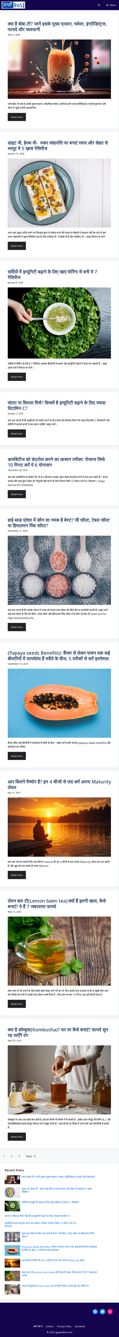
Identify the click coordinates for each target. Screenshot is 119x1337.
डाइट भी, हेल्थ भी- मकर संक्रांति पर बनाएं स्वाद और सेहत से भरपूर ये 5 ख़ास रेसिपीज (58, 145)
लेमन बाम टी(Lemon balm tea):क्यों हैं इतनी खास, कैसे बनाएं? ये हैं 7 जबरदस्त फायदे (57, 904)
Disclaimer (80, 1326)
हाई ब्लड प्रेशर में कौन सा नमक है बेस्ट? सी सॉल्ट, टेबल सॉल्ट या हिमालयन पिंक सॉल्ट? (59, 523)
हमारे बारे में (37, 1326)
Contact (50, 1326)
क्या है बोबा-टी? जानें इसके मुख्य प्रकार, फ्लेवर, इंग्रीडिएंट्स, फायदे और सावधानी (57, 27)
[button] (99, 5)
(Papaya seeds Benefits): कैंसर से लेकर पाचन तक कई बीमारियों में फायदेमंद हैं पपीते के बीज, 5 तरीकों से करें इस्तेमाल (59, 656)
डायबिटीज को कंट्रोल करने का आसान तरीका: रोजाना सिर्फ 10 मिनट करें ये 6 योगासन (56, 462)
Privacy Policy (64, 1326)
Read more (17, 117)
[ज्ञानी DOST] (13, 5)
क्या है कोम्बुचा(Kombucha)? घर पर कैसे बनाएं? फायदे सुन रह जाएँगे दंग (58, 1032)
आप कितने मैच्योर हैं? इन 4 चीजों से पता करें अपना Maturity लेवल (59, 784)
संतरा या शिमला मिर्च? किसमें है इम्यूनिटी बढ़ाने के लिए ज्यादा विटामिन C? (57, 405)
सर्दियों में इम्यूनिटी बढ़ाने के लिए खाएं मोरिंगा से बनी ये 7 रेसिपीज (52, 274)
